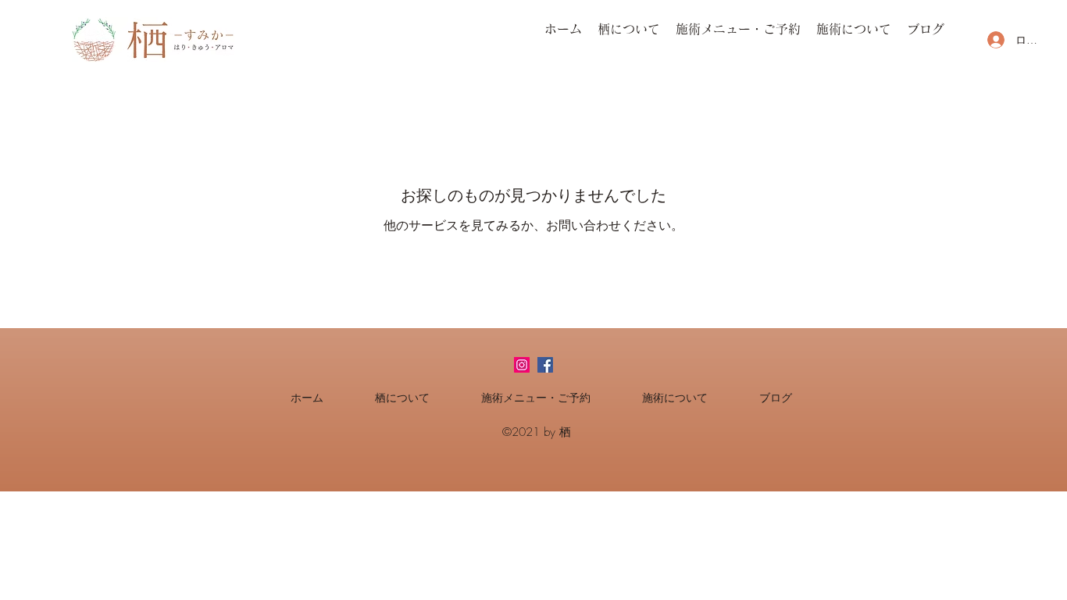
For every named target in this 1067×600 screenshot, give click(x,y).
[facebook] (545, 365)
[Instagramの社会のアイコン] (522, 365)
